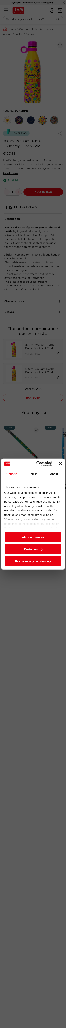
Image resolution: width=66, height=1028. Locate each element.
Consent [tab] (11, 473)
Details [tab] (33, 473)
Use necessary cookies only (33, 561)
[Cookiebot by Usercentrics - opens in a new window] (38, 463)
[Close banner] (60, 463)
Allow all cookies (33, 537)
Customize (31, 549)
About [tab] (54, 473)
